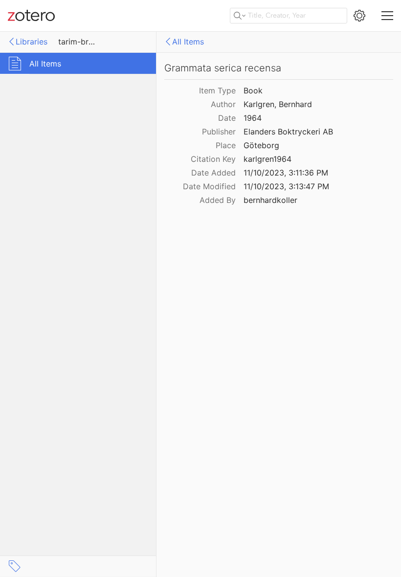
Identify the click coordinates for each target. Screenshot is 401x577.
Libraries (31, 41)
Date (227, 118)
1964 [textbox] (253, 118)
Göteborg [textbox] (261, 145)
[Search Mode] (239, 15)
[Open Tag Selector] (14, 566)
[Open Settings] (359, 15)
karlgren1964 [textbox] (267, 159)
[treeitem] (78, 63)
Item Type (217, 90)
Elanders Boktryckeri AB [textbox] (288, 131)
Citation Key (213, 159)
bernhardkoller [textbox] (270, 200)
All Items (188, 41)
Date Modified (209, 186)
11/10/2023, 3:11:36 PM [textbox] (286, 173)
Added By (218, 200)
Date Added (213, 173)
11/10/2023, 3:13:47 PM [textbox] (286, 186)
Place (226, 145)
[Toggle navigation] (387, 15)
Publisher (219, 131)
